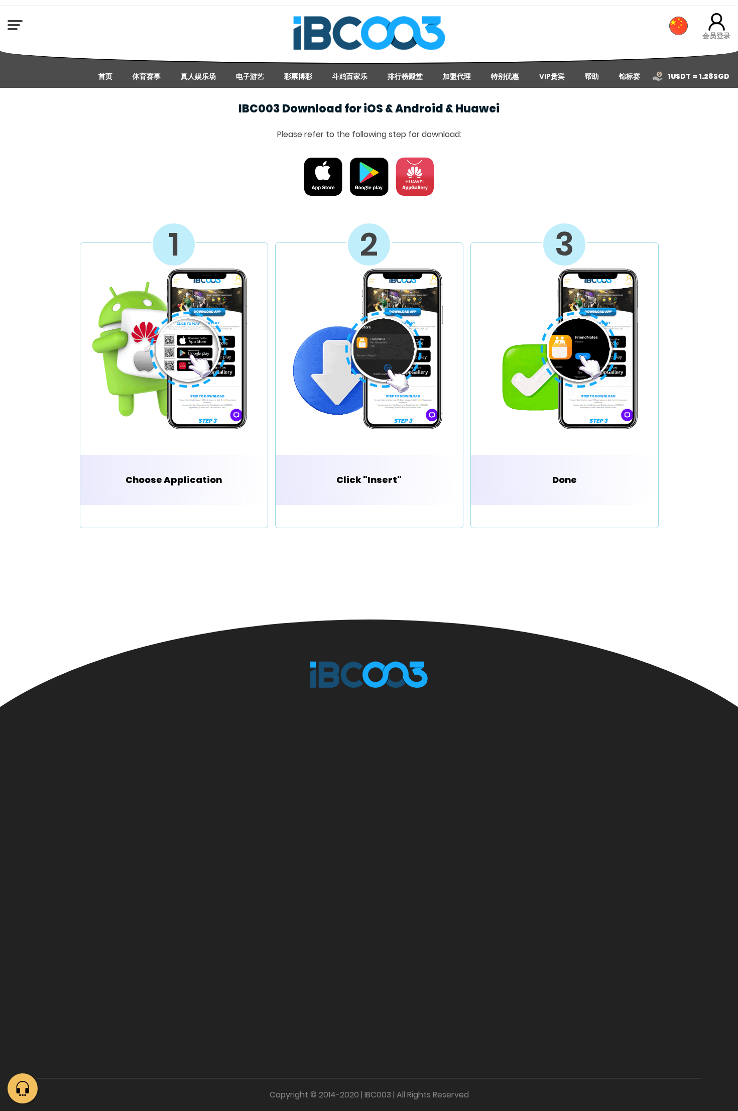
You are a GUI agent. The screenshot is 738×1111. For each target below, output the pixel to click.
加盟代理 (457, 76)
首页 (105, 76)
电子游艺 (250, 76)
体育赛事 (147, 76)
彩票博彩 (298, 76)
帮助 (592, 76)
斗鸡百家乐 (349, 76)
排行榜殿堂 (405, 76)
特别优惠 (505, 76)
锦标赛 (629, 76)
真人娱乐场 (198, 76)
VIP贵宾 (552, 76)
